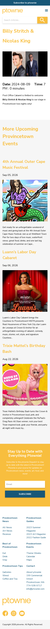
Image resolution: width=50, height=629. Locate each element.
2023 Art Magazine (36, 534)
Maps (29, 559)
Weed (5, 575)
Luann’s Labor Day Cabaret (19, 255)
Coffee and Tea (9, 578)
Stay (4, 559)
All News (7, 527)
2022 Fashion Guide (36, 537)
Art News (7, 530)
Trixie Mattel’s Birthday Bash (23, 348)
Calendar (30, 556)
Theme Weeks (33, 553)
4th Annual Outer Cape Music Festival (23, 164)
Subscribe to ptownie (25, 2)
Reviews (6, 534)
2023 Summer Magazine (33, 529)
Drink (5, 556)
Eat (4, 553)
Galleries (6, 572)
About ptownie (33, 572)
